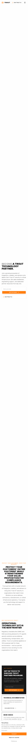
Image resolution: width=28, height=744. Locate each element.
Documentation (9, 708)
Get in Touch (13, 292)
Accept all (14, 733)
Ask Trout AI (17, 2)
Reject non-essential (14, 737)
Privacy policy (4, 730)
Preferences (14, 741)
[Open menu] (24, 2)
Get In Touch (13, 690)
